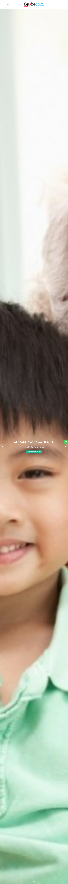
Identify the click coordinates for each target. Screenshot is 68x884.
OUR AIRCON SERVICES (34, 451)
